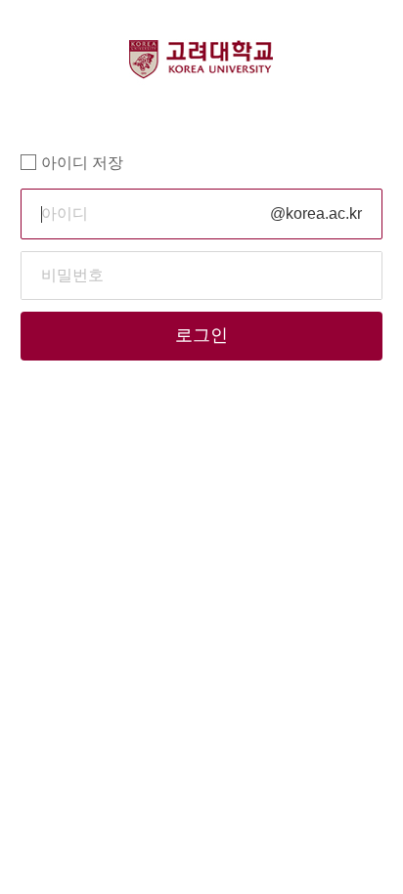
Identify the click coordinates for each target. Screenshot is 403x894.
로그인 (201, 335)
